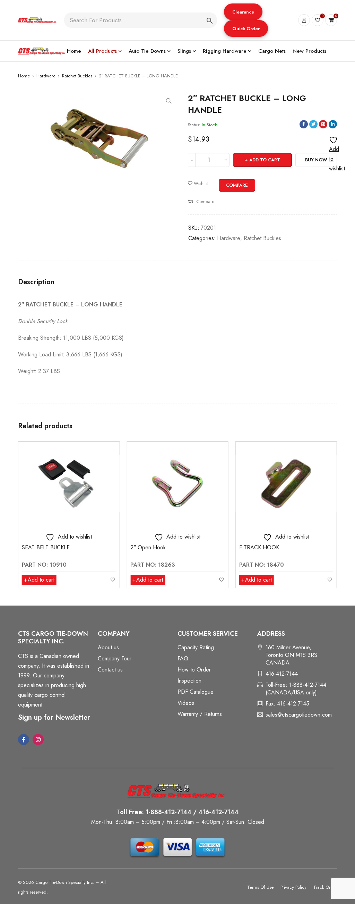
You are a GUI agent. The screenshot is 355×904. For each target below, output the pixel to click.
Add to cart (264, 160)
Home (24, 76)
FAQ (183, 658)
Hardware (45, 76)
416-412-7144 (282, 674)
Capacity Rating (196, 647)
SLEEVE (248, 547)
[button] (243, 11)
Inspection (189, 681)
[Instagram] (38, 739)
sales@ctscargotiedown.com (299, 715)
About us (108, 647)
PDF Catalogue (196, 692)
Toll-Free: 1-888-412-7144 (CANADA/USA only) (296, 688)
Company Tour (114, 658)
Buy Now (316, 160)
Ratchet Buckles (77, 76)
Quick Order (246, 28)
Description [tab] (36, 282)
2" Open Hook (39, 547)
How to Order (194, 670)
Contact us (110, 670)
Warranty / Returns (200, 714)
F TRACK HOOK (150, 547)
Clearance (243, 12)
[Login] (304, 20)
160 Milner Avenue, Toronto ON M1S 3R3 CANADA (291, 655)
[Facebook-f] (23, 739)
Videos (186, 703)
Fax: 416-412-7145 (287, 704)
